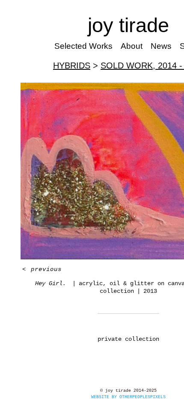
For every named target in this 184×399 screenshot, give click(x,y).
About (131, 46)
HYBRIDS (71, 65)
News (161, 46)
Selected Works (83, 46)
